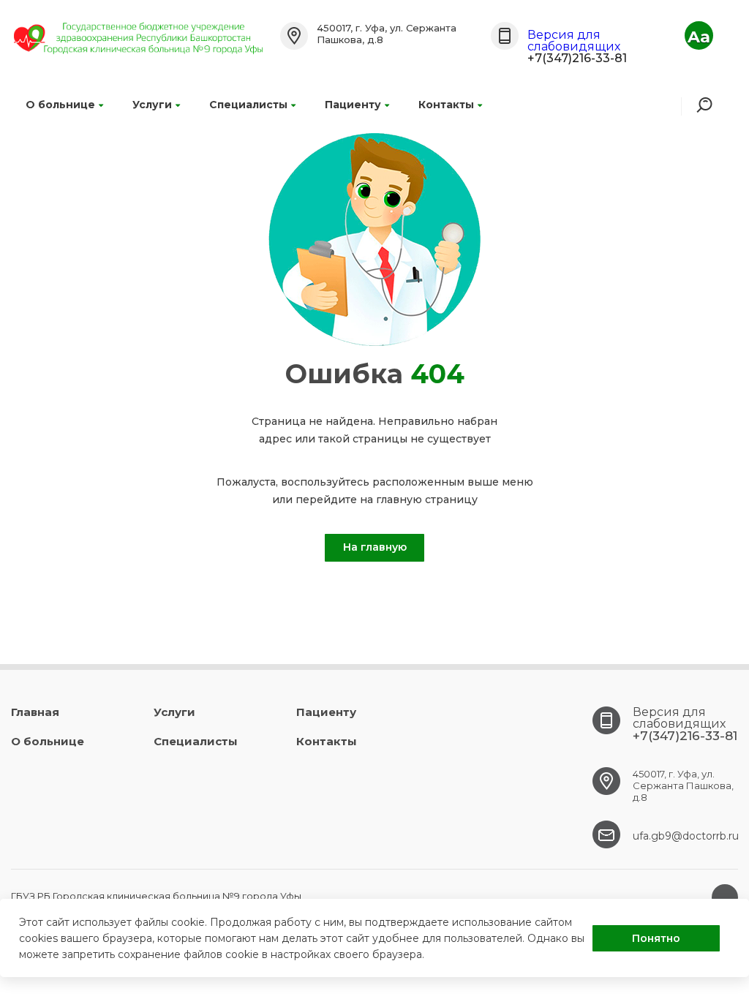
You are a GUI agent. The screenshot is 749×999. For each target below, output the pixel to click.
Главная (35, 712)
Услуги (152, 104)
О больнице (60, 104)
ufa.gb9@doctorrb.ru (686, 835)
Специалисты (248, 104)
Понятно (656, 938)
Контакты (446, 104)
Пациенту (353, 104)
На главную (375, 547)
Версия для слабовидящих (573, 40)
